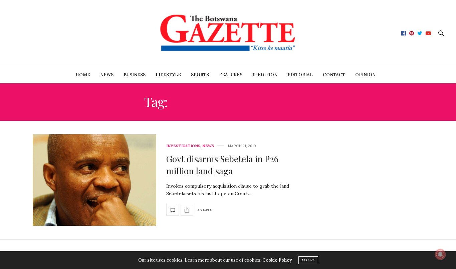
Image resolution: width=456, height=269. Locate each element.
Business (135, 75)
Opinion (365, 75)
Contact (334, 75)
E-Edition (264, 75)
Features (230, 75)
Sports (200, 75)
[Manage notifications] (440, 254)
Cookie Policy (277, 260)
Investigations (183, 146)
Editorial (300, 75)
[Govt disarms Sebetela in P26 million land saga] (94, 180)
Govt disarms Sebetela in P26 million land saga (222, 165)
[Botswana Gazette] (228, 33)
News (106, 75)
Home (82, 75)
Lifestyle (168, 75)
